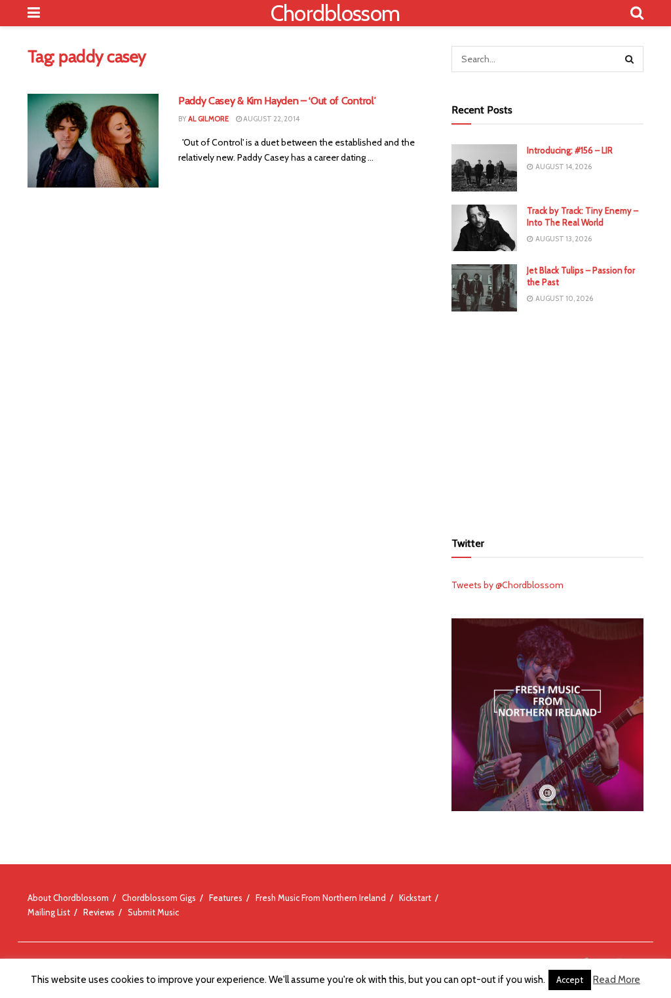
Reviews (99, 912)
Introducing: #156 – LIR (570, 150)
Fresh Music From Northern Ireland (321, 897)
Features (225, 897)
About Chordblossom (68, 897)
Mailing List (49, 912)
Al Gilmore (208, 118)
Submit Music (153, 912)
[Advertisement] (549, 420)
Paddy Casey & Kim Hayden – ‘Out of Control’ (276, 100)
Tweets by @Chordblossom (507, 585)
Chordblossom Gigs (159, 897)
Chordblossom (335, 13)
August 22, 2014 (270, 118)
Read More (616, 980)
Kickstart (415, 897)
